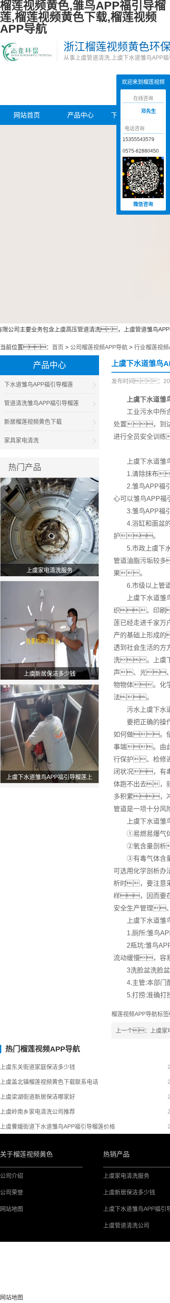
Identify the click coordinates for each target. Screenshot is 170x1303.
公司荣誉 (11, 1192)
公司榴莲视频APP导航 (99, 347)
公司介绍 (11, 1175)
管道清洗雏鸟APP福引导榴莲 (41, 403)
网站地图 (11, 1208)
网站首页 (27, 115)
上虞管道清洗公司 (126, 1225)
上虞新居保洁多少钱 (129, 1192)
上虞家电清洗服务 (126, 1175)
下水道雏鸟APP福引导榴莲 (38, 384)
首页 (58, 347)
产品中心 (80, 115)
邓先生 (148, 111)
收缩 (110, 112)
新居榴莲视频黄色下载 (33, 421)
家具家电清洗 (21, 440)
